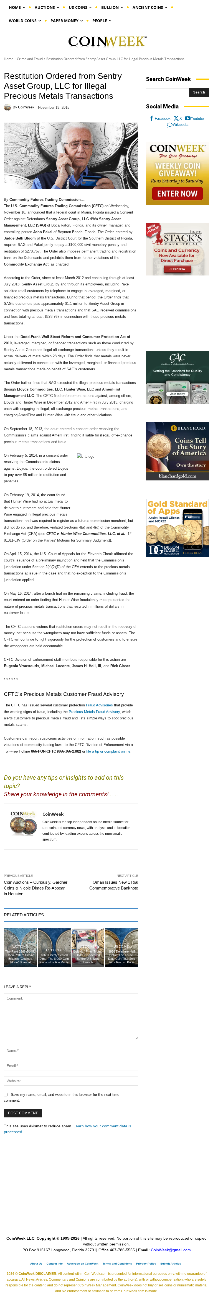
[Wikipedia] (170, 125)
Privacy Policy (146, 1263)
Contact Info (55, 1263)
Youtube (197, 118)
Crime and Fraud (30, 58)
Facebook (163, 118)
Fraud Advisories (99, 705)
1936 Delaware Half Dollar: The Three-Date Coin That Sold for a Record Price (121, 957)
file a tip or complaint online (108, 751)
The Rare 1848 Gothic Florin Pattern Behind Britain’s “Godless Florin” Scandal (20, 957)
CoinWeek (26, 107)
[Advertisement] (177, 313)
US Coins (53, 950)
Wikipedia (180, 125)
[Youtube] (188, 119)
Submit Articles (170, 1263)
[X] (176, 119)
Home (8, 58)
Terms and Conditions (117, 1263)
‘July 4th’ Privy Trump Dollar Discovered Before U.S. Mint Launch (87, 957)
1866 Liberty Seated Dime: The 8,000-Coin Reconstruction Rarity (54, 958)
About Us (36, 1263)
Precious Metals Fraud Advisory (94, 712)
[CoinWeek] (8, 107)
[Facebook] (152, 119)
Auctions (19, 946)
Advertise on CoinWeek (82, 1263)
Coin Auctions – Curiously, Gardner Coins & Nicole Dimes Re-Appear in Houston (35, 888)
